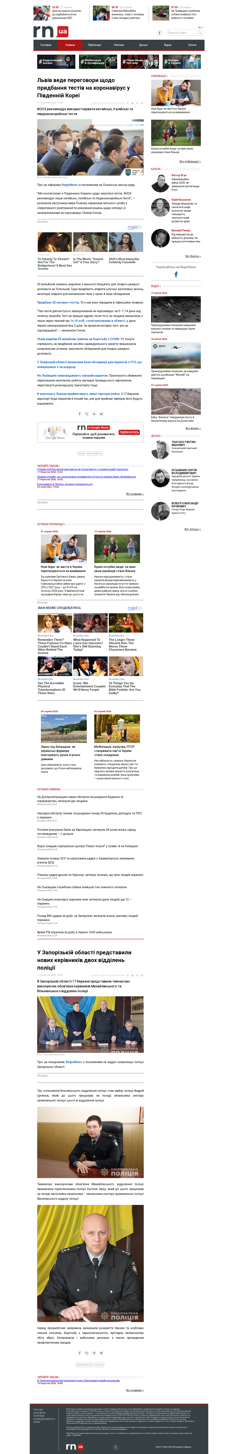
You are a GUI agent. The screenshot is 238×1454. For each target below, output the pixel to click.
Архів (36, 1422)
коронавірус (94, 453)
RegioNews (70, 185)
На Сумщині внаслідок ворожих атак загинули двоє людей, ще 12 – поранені (84, 901)
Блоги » (156, 169)
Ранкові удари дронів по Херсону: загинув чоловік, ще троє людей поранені (90, 875)
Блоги (192, 44)
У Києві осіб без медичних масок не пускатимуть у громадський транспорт (82, 469)
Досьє (143, 44)
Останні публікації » (51, 524)
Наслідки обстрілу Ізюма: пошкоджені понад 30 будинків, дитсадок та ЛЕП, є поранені (89, 815)
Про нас (38, 1410)
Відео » (156, 286)
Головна (45, 44)
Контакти (39, 1413)
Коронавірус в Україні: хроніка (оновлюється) (65, 484)
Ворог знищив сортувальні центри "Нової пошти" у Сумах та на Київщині (87, 846)
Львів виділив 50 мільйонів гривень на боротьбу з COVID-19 (80, 339)
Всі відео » (193, 428)
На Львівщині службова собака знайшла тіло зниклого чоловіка (82, 887)
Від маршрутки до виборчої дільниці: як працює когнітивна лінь (186, 238)
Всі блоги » (193, 256)
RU (203, 27)
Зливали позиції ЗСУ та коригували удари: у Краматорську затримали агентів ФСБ (85, 860)
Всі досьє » (193, 529)
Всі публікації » (190, 161)
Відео (168, 44)
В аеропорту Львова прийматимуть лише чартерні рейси (78, 394)
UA (199, 27)
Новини (70, 44)
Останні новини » (49, 789)
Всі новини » (135, 494)
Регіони (119, 44)
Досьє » (156, 435)
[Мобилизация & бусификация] (98, 67)
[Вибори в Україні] (182, 67)
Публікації (94, 44)
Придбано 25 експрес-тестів (58, 302)
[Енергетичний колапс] (56, 67)
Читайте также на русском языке (108, 103)
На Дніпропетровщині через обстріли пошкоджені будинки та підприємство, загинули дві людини (80, 799)
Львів (81, 453)
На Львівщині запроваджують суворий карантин (72, 375)
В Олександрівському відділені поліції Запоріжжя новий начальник (78, 1380)
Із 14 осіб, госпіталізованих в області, (98, 321)
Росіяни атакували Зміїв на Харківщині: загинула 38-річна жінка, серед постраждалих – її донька (86, 832)
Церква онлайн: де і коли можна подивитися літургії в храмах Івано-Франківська (86, 476)
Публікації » (159, 76)
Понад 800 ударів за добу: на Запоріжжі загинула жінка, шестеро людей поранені (87, 918)
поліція (99, 1365)
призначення (84, 1365)
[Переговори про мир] (140, 67)
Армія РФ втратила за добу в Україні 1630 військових (74, 932)
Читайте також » (48, 465)
